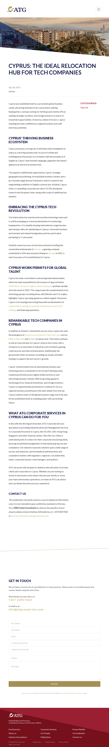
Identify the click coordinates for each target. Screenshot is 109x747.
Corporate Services (49, 729)
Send (54, 684)
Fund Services (14, 729)
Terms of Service (77, 693)
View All (84, 107)
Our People (45, 733)
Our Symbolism (78, 733)
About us (12, 733)
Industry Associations (18, 737)
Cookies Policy (50, 742)
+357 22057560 (20, 599)
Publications (46, 737)
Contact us (77, 737)
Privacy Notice (64, 742)
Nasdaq (51, 253)
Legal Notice (37, 742)
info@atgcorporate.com (26, 609)
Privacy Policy (63, 693)
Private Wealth (78, 729)
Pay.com (20, 339)
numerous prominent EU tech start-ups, (42, 335)
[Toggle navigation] (98, 9)
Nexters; (38, 249)
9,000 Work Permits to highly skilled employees (30, 286)
